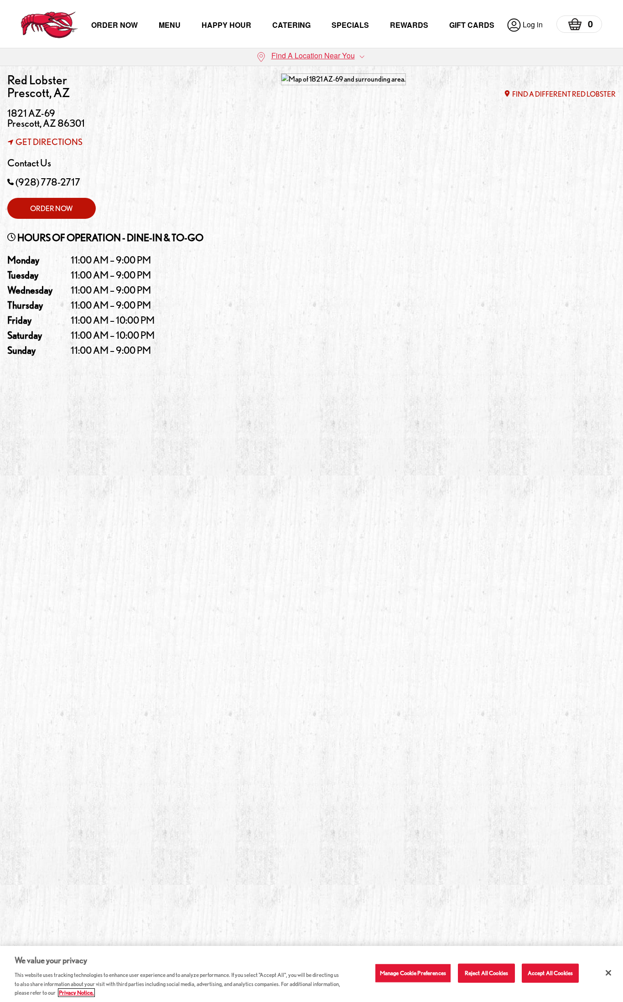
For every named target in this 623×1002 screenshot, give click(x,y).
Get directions (49, 141)
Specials (350, 25)
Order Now (114, 25)
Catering (291, 25)
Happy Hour (226, 25)
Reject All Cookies (486, 973)
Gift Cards (471, 25)
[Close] (608, 973)
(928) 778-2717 (48, 182)
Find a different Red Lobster (564, 94)
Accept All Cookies (550, 973)
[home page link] (49, 25)
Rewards (409, 25)
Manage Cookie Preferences (413, 973)
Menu (170, 25)
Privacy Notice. (76, 992)
